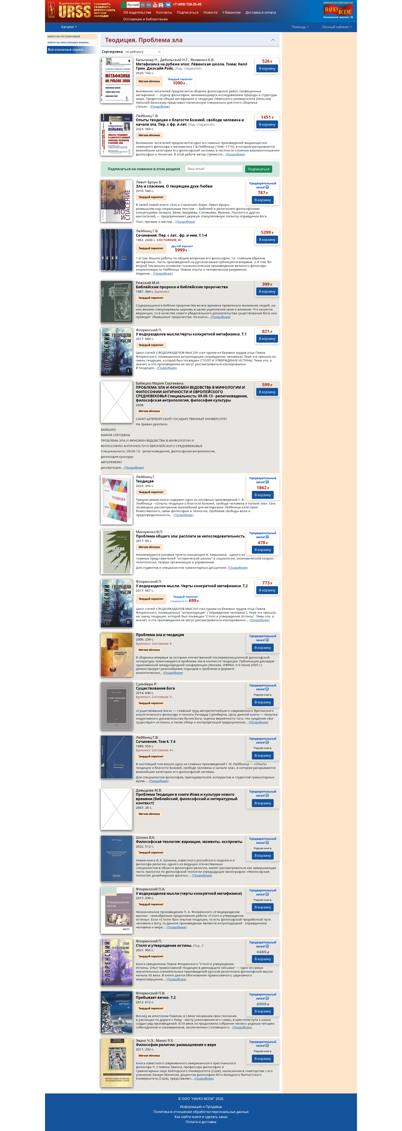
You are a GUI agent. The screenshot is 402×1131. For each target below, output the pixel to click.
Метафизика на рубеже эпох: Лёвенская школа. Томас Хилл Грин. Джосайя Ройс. (191, 66)
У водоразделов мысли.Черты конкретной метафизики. (191, 334)
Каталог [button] (67, 27)
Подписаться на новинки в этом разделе (144, 169)
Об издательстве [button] (137, 12)
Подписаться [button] (187, 12)
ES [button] (142, 5)
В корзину (267, 68)
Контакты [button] (164, 12)
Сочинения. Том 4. (155, 741)
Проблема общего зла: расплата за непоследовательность (190, 536)
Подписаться (258, 169)
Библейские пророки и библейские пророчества (182, 286)
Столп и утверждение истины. (170, 945)
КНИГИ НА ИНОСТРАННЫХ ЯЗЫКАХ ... (69, 42)
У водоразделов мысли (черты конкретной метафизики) (189, 893)
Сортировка (112, 52)
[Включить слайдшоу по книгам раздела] (167, 51)
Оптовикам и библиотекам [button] (145, 19)
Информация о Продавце (201, 1106)
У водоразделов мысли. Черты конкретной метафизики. (192, 585)
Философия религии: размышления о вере (176, 1044)
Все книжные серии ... (67, 49)
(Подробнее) (160, 106)
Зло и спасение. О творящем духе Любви (174, 186)
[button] (155, 5)
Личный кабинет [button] (335, 27)
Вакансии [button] (232, 12)
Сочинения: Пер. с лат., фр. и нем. (171, 235)
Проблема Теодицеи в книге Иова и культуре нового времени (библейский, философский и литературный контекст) (186, 798)
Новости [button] (211, 12)
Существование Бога (155, 688)
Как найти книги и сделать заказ (201, 1116)
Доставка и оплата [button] (261, 12)
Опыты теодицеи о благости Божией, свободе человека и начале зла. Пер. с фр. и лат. (190, 122)
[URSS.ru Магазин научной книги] (81, 10)
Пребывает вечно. (156, 997)
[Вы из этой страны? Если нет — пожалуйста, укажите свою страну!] (123, 4)
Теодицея (145, 481)
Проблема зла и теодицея (160, 634)
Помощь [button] (299, 27)
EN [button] (149, 5)
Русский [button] (133, 5)
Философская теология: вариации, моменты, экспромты (189, 841)
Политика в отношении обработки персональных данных (201, 1111)
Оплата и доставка (201, 1121)
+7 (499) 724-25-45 (187, 4)
